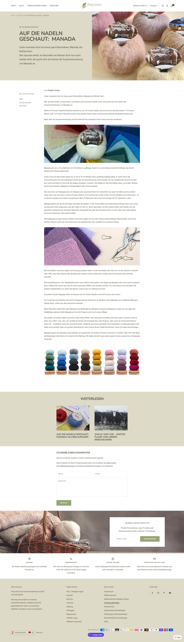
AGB (106, 622)
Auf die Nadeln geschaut (28, 27)
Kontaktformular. (165, 570)
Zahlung (69, 607)
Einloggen (70, 610)
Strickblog (19, 15)
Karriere (69, 599)
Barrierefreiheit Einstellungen (115, 618)
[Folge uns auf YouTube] (170, 593)
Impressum (108, 591)
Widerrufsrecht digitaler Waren (116, 599)
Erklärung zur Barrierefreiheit (115, 614)
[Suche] (163, 6)
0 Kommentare (28, 94)
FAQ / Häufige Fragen (74, 591)
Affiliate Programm (74, 622)
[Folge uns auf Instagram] (158, 593)
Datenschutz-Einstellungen (114, 610)
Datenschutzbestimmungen (90, 466)
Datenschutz (109, 607)
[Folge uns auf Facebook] (152, 593)
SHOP (13, 6)
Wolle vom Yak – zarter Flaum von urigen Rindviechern (110, 437)
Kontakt (69, 595)
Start (12, 15)
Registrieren (71, 614)
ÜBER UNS (54, 6)
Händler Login (72, 618)
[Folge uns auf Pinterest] (164, 593)
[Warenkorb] (172, 6)
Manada (87, 96)
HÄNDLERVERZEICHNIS (37, 6)
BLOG (21, 6)
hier (111, 119)
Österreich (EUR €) (140, 6)
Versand (69, 603)
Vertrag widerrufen (111, 603)
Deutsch (153, 6)
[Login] (167, 6)
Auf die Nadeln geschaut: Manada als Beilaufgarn (72, 436)
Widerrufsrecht (110, 595)
